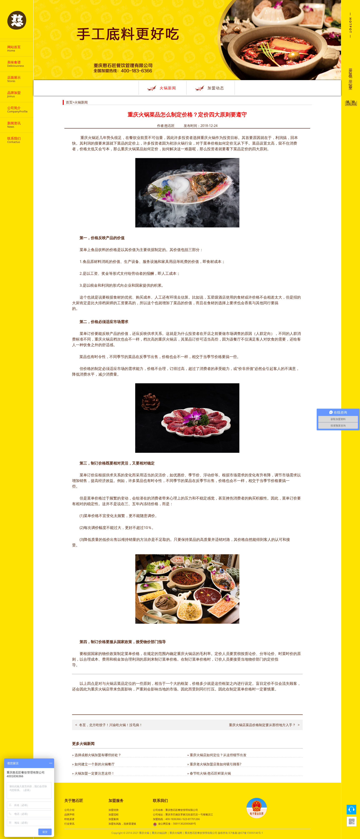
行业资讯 (69, 823)
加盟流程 (114, 814)
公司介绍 (69, 810)
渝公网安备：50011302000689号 (177, 823)
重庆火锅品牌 (159, 833)
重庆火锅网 (176, 833)
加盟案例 (114, 819)
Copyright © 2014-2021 (125, 833)
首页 (69, 102)
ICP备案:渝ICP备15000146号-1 (246, 833)
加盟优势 (114, 810)
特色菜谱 (69, 819)
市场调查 (233, 333)
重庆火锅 (87, 137)
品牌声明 (69, 814)
